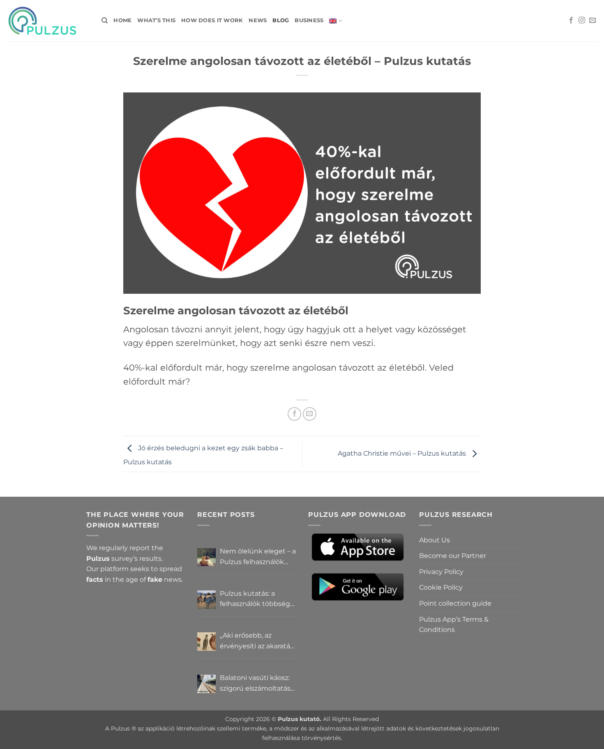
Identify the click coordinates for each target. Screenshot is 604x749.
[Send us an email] (592, 20)
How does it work (212, 20)
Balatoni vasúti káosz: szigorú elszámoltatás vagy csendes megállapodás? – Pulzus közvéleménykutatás (255, 684)
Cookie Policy (441, 587)
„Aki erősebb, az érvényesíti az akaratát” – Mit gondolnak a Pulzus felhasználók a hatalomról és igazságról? (257, 641)
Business (309, 20)
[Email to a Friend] (309, 414)
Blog (280, 20)
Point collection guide (455, 603)
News (258, 20)
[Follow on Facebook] (571, 20)
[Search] (104, 20)
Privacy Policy (441, 572)
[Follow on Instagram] (582, 20)
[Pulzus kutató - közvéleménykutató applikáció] (47, 20)
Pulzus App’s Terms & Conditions (454, 624)
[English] (335, 21)
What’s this (156, 20)
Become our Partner (452, 556)
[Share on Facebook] (294, 414)
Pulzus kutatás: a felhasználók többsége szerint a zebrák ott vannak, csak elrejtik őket (257, 599)
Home (122, 20)
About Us (434, 540)
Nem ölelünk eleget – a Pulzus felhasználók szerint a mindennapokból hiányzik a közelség (258, 557)
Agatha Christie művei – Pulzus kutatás (403, 453)
